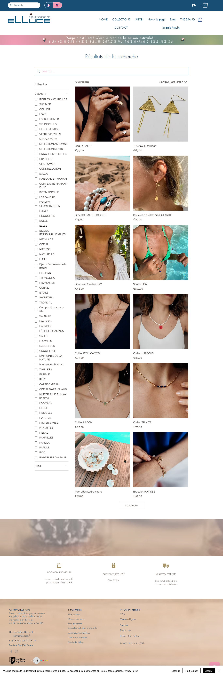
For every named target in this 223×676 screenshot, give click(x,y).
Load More (131, 505)
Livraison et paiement (77, 637)
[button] (205, 5)
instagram (28, 613)
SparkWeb (140, 643)
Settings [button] (176, 670)
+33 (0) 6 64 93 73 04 (24, 640)
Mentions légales (128, 619)
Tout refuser (191, 670)
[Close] (219, 670)
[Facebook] (11, 651)
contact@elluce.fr (19, 635)
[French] (49, 5)
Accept (208, 670)
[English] (57, 5)
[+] (194, 5)
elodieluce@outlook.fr (24, 632)
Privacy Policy (131, 670)
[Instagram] (17, 651)
